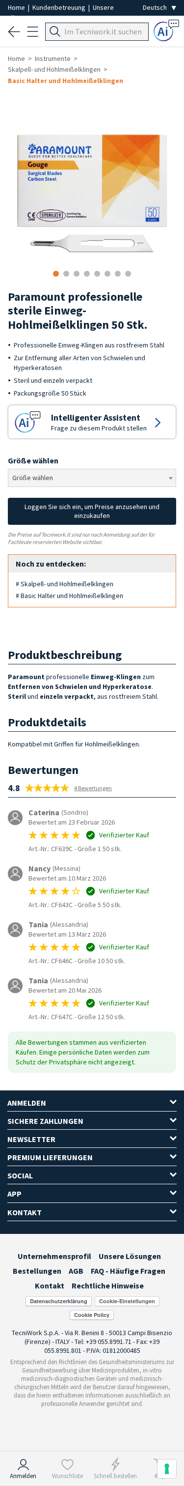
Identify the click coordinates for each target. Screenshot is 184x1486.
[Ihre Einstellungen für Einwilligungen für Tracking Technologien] (167, 1468)
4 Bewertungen (93, 788)
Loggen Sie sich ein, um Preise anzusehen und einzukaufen (92, 511)
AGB (76, 1271)
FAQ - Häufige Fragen (128, 1271)
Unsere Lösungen (130, 1256)
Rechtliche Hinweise (108, 1285)
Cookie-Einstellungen (127, 1301)
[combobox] (92, 478)
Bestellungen (37, 1271)
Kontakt (49, 1285)
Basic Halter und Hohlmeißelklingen (65, 80)
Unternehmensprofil (54, 1256)
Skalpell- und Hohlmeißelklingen (54, 69)
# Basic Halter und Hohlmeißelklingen (69, 595)
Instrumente (53, 58)
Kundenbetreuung (59, 7)
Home (17, 7)
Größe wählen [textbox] (32, 477)
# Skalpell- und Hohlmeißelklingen (64, 583)
